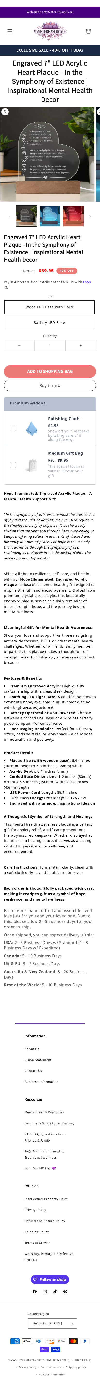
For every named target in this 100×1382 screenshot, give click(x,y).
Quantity (50, 336)
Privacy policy (27, 1367)
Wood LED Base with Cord (49, 307)
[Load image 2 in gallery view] (49, 216)
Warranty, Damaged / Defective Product (49, 1256)
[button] (9, 31)
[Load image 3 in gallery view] (73, 216)
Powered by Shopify (57, 1359)
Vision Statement (38, 1060)
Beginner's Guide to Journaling (49, 1123)
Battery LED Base (49, 322)
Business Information (41, 1081)
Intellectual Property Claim (46, 1199)
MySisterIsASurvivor (31, 1359)
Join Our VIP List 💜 (40, 1168)
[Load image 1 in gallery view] (26, 216)
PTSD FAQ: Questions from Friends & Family (45, 1137)
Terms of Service (37, 1243)
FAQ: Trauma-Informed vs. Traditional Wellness (45, 1154)
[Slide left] (9, 217)
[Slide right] (90, 217)
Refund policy (83, 1359)
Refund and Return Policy (45, 1221)
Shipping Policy (37, 1232)
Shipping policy (76, 1367)
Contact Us (33, 1071)
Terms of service (51, 1367)
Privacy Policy (35, 1210)
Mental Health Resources (44, 1112)
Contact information (52, 1374)
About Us (32, 1049)
